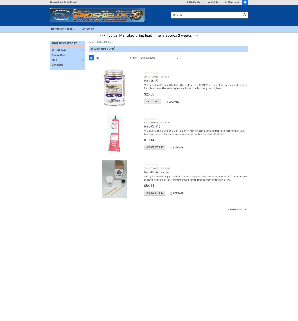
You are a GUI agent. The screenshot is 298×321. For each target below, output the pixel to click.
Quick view (115, 104)
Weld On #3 (151, 81)
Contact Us (87, 29)
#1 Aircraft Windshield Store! (63, 2)
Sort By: (133, 58)
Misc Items (57, 64)
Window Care (58, 55)
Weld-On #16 (152, 126)
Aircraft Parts (59, 50)
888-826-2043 (195, 2)
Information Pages (61, 29)
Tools (54, 59)
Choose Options (154, 147)
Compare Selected (237, 209)
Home (91, 42)
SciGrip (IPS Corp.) (105, 42)
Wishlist (215, 2)
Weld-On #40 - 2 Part (157, 172)
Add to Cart (152, 101)
